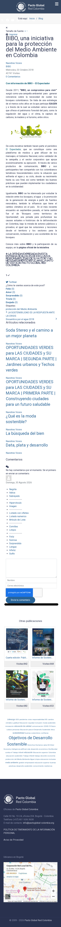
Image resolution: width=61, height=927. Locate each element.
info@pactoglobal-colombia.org (38, 823)
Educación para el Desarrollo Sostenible (35, 730)
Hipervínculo (15, 502)
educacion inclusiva (48, 759)
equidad (31, 723)
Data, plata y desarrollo (27, 445)
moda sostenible (49, 723)
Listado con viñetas (19, 513)
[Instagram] (23, 20)
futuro (53, 726)
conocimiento (38, 766)
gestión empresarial (26, 763)
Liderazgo (11, 719)
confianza (44, 733)
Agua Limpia (35, 759)
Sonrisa (13, 540)
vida (28, 749)
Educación (24, 723)
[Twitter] (2, 20)
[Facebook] (7, 20)
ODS (17, 719)
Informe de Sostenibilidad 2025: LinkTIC (26, 699)
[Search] (33, 20)
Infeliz (12, 550)
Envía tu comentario (20, 600)
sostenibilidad (18, 733)
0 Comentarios (13, 76)
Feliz (11, 536)
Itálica (12, 492)
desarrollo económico (39, 749)
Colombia (52, 752)
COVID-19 (47, 726)
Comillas (13, 526)
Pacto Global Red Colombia (38, 920)
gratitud (16, 723)
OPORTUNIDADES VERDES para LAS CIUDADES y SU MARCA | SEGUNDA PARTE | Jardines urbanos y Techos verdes (31, 358)
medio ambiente (11, 763)
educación (28, 752)
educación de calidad (22, 726)
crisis (30, 719)
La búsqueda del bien (25, 433)
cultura (9, 730)
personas (15, 730)
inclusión (38, 723)
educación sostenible (14, 756)
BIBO (8, 66)
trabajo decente (41, 756)
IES (46, 719)
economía (51, 756)
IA (49, 745)
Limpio (12, 530)
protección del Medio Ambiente (21, 309)
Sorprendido (15, 543)
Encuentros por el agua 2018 (20, 319)
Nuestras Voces (14, 63)
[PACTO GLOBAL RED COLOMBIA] (30, 6)
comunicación (37, 726)
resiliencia (48, 766)
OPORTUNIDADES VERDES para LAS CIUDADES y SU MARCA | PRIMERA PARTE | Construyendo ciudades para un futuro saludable (30, 393)
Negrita (12, 489)
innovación (9, 726)
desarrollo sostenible (24, 766)
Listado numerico (17, 516)
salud (45, 745)
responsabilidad (38, 719)
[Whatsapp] (28, 20)
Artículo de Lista (17, 519)
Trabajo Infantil (28, 756)
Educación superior (40, 752)
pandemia (23, 719)
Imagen (13, 506)
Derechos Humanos (35, 745)
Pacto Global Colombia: (26, 809)
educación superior (42, 763)
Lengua (12, 546)
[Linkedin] (18, 20)
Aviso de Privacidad (13, 839)
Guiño (12, 553)
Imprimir (13, 34)
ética (53, 730)
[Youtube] (12, 20)
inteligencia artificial (19, 749)
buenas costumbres (32, 733)
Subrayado (14, 496)
